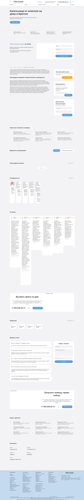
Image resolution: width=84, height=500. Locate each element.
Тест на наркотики (38, 490)
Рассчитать (68, 95)
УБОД (11, 481)
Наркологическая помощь (39, 485)
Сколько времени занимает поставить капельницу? (21, 350)
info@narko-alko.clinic (15, 459)
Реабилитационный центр (67, 150)
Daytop (11, 483)
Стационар (56, 150)
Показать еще (42, 168)
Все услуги (70, 163)
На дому (24, 474)
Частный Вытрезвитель (26, 487)
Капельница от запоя (26, 489)
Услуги (26, 4)
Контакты (72, 4)
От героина (11, 489)
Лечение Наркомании (13, 479)
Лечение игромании (51, 480)
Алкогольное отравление (26, 481)
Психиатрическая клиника (52, 477)
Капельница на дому (26, 490)
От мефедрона (12, 488)
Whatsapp (29, 454)
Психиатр (49, 473)
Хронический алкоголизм (26, 479)
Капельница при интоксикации (27, 491)
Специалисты (12, 475)
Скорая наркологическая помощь (40, 488)
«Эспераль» (37, 477)
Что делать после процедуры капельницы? (20, 376)
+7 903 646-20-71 (62, 2)
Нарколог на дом (42, 4)
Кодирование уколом (39, 475)
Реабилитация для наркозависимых (15, 485)
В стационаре (25, 475)
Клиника (11, 4)
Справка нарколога (38, 491)
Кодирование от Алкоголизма (40, 473)
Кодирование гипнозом (39, 481)
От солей (11, 487)
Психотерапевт (50, 474)
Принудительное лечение (26, 480)
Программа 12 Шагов (13, 484)
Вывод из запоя (25, 485)
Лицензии (11, 474)
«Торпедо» (37, 479)
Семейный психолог (51, 476)
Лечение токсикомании (13, 490)
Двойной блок (37, 476)
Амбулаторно (25, 476)
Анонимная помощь (38, 489)
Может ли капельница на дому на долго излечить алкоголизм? (24, 366)
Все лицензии (70, 320)
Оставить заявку (67, 114)
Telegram (12, 454)
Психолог (49, 475)
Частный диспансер (13, 482)
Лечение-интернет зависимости (53, 481)
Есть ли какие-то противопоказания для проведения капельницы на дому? (26, 358)
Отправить (64, 361)
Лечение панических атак (52, 479)
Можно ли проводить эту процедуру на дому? (20, 343)
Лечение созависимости (51, 482)
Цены (58, 4)
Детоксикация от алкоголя (26, 488)
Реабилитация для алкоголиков (27, 477)
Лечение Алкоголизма (26, 473)
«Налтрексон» (38, 480)
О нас (11, 473)
